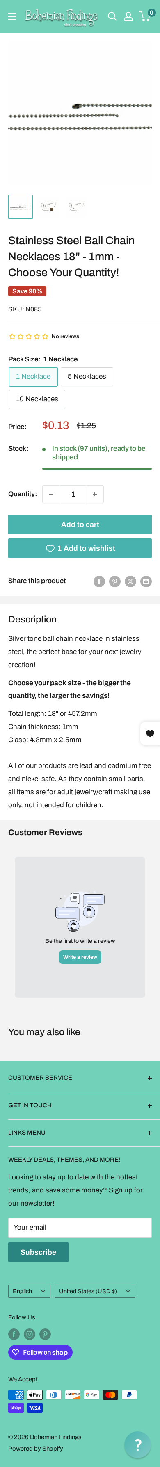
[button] (137, 1444)
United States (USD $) (88, 1291)
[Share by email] (146, 581)
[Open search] (112, 16)
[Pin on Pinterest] (115, 581)
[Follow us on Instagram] (29, 1334)
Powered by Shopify (35, 1448)
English (22, 1291)
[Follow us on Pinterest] (45, 1334)
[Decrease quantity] (51, 494)
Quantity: (22, 494)
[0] (145, 16)
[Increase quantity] (94, 494)
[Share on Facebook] (99, 581)
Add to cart (80, 524)
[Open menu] (12, 16)
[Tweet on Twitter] (130, 581)
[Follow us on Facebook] (14, 1334)
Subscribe (38, 1252)
